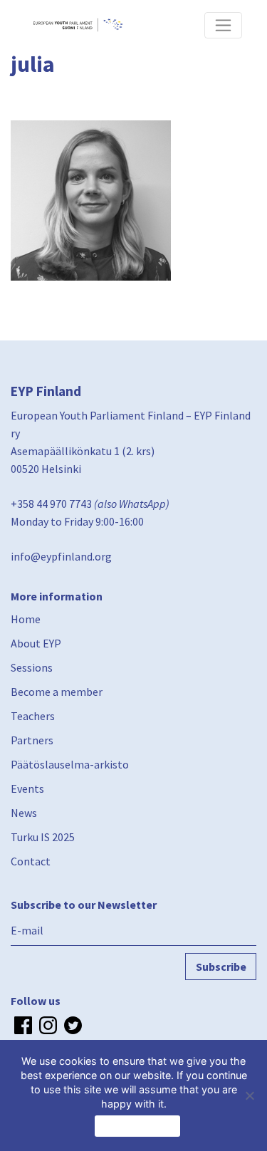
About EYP (36, 643)
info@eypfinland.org (61, 556)
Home (26, 619)
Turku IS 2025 (43, 837)
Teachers (33, 716)
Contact (31, 861)
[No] (249, 1095)
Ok (137, 1126)
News (24, 813)
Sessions (32, 667)
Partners (32, 740)
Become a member (57, 691)
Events (27, 788)
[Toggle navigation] (223, 25)
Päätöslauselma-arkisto (70, 764)
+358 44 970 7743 (51, 503)
